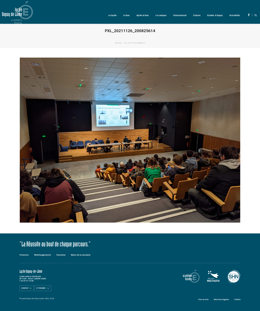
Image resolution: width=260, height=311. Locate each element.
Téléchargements (42, 255)
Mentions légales (221, 299)
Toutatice (61, 255)
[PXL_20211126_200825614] (130, 140)
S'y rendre (41, 288)
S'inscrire (24, 255)
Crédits (237, 299)
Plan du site (203, 299)
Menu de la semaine (80, 255)
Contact (25, 288)
